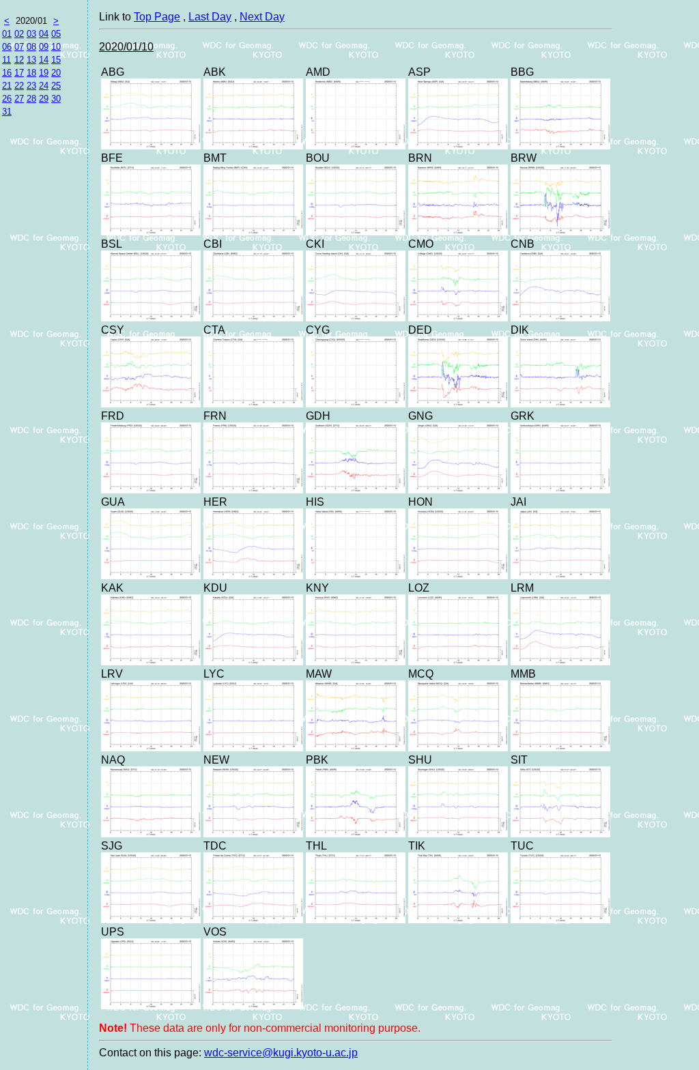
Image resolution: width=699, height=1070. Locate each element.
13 (31, 60)
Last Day (209, 17)
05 (56, 34)
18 (31, 73)
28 (31, 98)
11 (6, 60)
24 (43, 86)
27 (19, 98)
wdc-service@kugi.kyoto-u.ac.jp (281, 1052)
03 (31, 34)
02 (19, 34)
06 (7, 47)
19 (43, 73)
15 (56, 60)
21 (7, 86)
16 (7, 73)
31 (7, 111)
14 (43, 60)
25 (56, 86)
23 (31, 86)
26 (7, 98)
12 (19, 60)
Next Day (262, 17)
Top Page (157, 17)
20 (56, 73)
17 (19, 73)
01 (7, 34)
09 (43, 47)
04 (43, 34)
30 (56, 98)
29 (43, 98)
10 (56, 47)
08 (31, 47)
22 (19, 86)
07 (19, 47)
